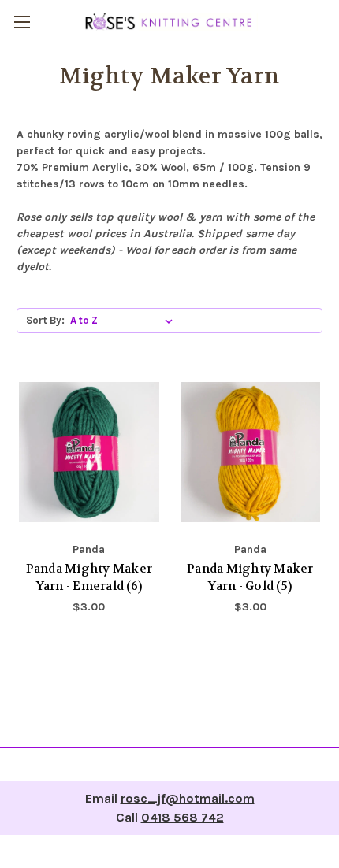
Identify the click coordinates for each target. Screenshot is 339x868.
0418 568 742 (182, 817)
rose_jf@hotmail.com (188, 798)
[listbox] (124, 320)
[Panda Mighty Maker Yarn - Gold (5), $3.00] (251, 452)
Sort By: (45, 320)
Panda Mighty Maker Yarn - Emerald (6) (89, 578)
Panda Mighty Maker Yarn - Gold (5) (250, 578)
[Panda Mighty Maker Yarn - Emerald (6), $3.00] (89, 452)
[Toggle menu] (21, 21)
